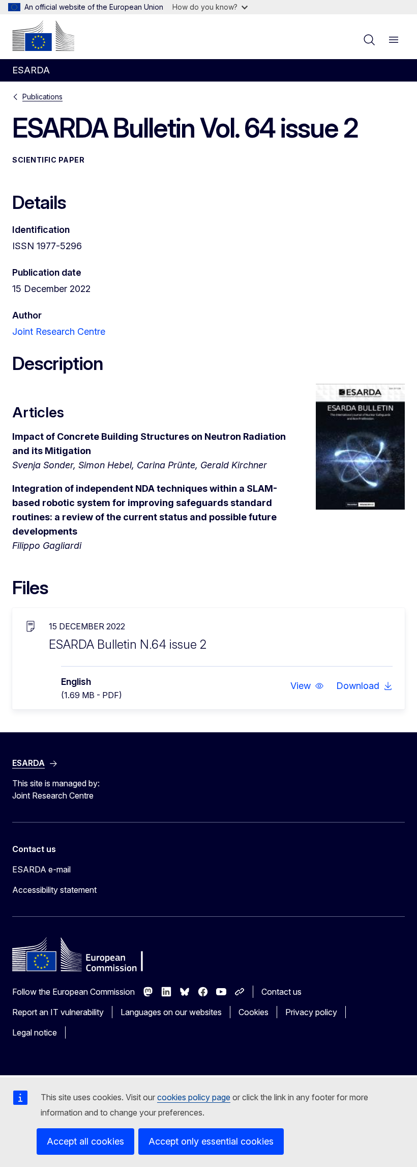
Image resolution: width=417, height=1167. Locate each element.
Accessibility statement (54, 890)
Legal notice (34, 1032)
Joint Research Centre (58, 331)
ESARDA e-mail (41, 869)
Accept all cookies (85, 1141)
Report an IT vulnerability (58, 1012)
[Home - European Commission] (43, 35)
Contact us (281, 992)
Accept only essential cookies (211, 1141)
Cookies (254, 1012)
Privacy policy (311, 1012)
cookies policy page (193, 1097)
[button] (307, 686)
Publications (42, 96)
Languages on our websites (171, 1012)
